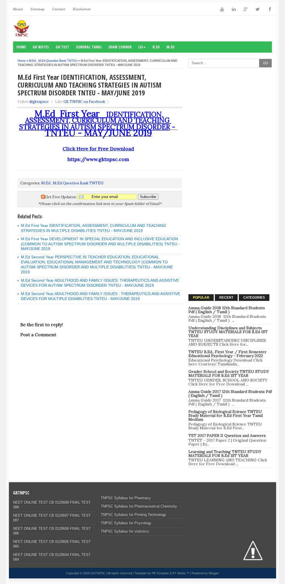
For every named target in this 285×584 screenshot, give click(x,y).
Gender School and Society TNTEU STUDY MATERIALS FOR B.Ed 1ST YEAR (228, 373)
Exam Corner (120, 47)
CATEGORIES (254, 298)
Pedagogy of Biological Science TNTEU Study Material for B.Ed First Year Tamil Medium (225, 415)
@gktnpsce (39, 101)
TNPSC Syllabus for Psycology (126, 523)
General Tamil (89, 47)
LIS (142, 47)
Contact (58, 9)
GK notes (41, 47)
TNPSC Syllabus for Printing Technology (133, 515)
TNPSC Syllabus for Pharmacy (126, 498)
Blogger (214, 573)
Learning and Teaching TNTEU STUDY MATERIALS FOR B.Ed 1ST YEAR (224, 453)
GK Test (62, 47)
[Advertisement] (230, 105)
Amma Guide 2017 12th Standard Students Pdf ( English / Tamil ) (230, 393)
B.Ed (156, 47)
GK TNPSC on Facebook (84, 101)
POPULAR (201, 298)
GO (265, 63)
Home (21, 47)
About (18, 9)
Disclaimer (82, 9)
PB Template (160, 573)
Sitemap (38, 9)
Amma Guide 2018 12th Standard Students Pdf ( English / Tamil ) (226, 309)
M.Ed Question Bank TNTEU (57, 60)
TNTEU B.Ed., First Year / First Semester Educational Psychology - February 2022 (227, 353)
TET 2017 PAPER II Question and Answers (227, 435)
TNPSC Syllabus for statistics (125, 531)
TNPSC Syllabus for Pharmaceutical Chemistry (139, 506)
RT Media (178, 573)
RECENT (226, 298)
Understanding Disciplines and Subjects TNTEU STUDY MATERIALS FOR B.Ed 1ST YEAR (228, 331)
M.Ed (170, 47)
